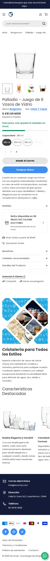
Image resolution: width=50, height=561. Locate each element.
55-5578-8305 (15, 507)
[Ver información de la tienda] (43, 222)
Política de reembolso (13, 550)
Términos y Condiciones (14, 545)
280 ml (6, 142)
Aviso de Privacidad (12, 540)
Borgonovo (16, 32)
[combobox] (25, 23)
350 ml (17, 142)
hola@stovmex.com (18, 485)
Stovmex (14, 555)
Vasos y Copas (38, 109)
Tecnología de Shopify (31, 555)
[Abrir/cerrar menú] (4, 14)
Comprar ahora (25, 169)
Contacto (33, 550)
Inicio (4, 32)
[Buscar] (44, 23)
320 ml (27, 142)
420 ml (39, 143)
